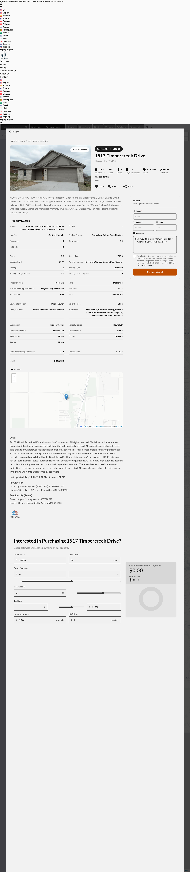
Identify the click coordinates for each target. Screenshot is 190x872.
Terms (143, 265)
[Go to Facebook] (1, 4)
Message (140, 233)
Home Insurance (21, 614)
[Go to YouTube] (1, 7)
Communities (6, 70)
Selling (3, 67)
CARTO (119, 427)
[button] (66, 397)
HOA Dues (73, 614)
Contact (4, 77)
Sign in (10, 49)
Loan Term (73, 554)
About (3, 73)
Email (161, 222)
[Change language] (2, 10)
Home (12, 141)
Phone (139, 222)
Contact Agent (155, 272)
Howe (20, 141)
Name (139, 211)
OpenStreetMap (97, 427)
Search (3, 61)
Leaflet (85, 427)
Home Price (19, 554)
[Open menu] (1, 122)
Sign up (3, 49)
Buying (3, 64)
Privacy (150, 265)
